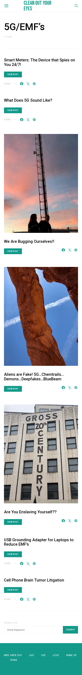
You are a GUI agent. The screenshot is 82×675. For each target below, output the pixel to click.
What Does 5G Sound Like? (28, 100)
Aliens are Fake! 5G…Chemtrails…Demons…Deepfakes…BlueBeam (34, 376)
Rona (13, 660)
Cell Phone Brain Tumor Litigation (34, 580)
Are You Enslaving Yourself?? (30, 512)
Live (31, 655)
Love (56, 655)
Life (43, 655)
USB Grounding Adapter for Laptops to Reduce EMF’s (39, 542)
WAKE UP (71, 655)
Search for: (11, 623)
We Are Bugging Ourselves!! (29, 241)
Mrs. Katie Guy (13, 655)
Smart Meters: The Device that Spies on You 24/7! (39, 62)
